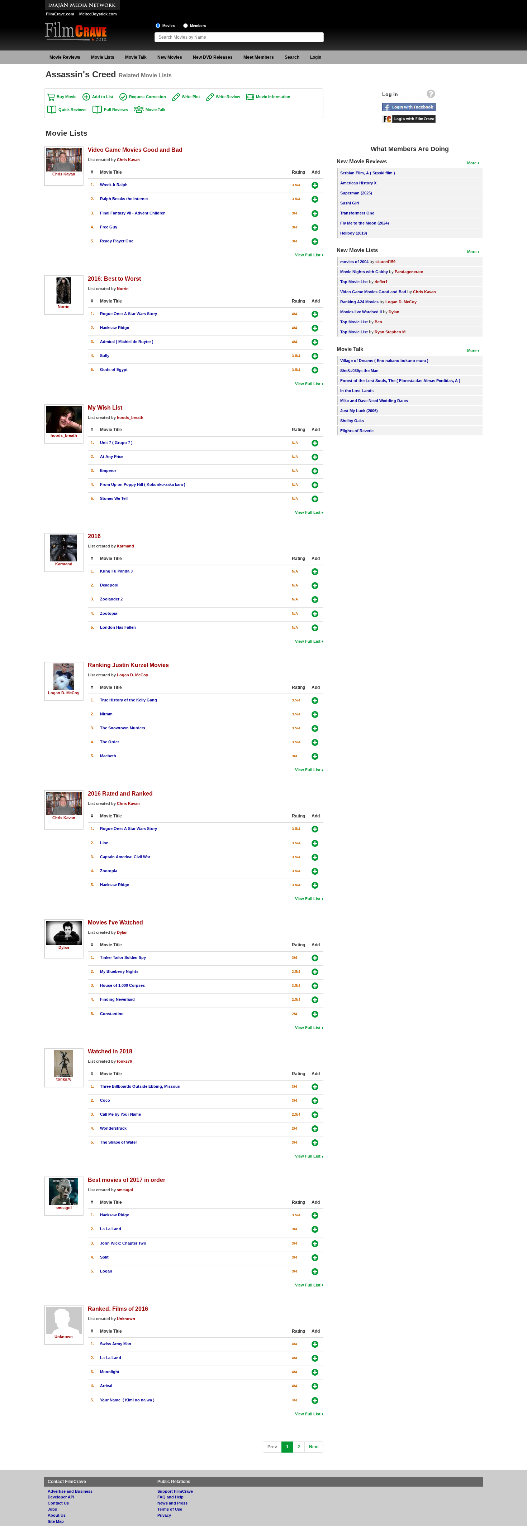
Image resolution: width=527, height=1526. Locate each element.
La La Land (110, 1229)
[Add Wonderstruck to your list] (315, 1128)
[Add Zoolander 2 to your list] (315, 599)
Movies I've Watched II (361, 312)
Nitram (106, 714)
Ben (378, 322)
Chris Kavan (63, 174)
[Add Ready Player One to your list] (315, 241)
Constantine (111, 1013)
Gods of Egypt (114, 369)
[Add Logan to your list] (315, 1271)
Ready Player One (116, 241)
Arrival (106, 1385)
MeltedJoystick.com (98, 14)
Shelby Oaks (352, 421)
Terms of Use (169, 1509)
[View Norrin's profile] (63, 279)
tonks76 (63, 1079)
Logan (106, 1271)
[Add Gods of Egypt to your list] (315, 370)
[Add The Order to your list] (315, 742)
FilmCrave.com (60, 14)
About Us (57, 1515)
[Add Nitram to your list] (315, 714)
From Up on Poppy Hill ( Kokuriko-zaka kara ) (142, 484)
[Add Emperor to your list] (315, 471)
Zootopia (108, 613)
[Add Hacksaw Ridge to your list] (315, 328)
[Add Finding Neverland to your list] (315, 999)
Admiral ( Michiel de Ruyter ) (126, 341)
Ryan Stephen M (390, 332)
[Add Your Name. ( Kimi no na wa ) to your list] (315, 1400)
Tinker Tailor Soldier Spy (123, 957)
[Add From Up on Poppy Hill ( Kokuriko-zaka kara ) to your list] (315, 485)
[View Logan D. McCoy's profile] (63, 665)
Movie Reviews (64, 57)
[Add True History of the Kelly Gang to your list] (315, 700)
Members (198, 26)
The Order (109, 742)
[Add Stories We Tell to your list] (315, 499)
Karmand (63, 564)
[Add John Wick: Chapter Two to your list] (315, 1243)
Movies (168, 26)
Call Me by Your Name (120, 1114)
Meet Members (258, 57)
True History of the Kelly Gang (128, 700)
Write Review (228, 97)
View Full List (308, 255)
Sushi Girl (349, 203)
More (471, 163)
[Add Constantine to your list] (315, 1014)
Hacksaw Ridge (114, 327)
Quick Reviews (72, 109)
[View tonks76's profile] (63, 1052)
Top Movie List (354, 282)
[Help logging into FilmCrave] (431, 95)
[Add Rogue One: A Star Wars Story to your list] (315, 314)
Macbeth (108, 756)
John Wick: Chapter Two (123, 1243)
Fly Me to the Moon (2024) (364, 223)
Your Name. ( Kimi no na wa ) (127, 1400)
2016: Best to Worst (114, 278)
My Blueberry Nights (119, 971)
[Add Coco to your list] (315, 1100)
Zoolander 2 (111, 599)
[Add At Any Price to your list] (315, 457)
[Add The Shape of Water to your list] (315, 1142)
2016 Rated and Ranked (120, 793)
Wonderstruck (113, 1128)
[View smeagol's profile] (63, 1180)
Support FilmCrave (175, 1491)
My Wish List (105, 407)
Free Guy (108, 227)
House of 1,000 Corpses (122, 985)
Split (104, 1257)
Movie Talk (136, 57)
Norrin (64, 306)
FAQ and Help (170, 1497)
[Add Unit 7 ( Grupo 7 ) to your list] (315, 443)
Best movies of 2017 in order (126, 1180)
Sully (104, 355)
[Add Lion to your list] (315, 843)
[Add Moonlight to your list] (315, 1372)
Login (315, 57)
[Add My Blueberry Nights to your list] (315, 972)
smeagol (64, 1208)
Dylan (63, 947)
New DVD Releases (213, 57)
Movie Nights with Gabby (364, 272)
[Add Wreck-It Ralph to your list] (315, 185)
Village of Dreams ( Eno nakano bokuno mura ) (384, 360)
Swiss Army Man (115, 1344)
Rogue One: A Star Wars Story (128, 314)
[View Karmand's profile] (63, 537)
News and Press (172, 1503)
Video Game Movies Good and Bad (135, 149)
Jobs (52, 1509)
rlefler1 (381, 282)
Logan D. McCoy (63, 693)
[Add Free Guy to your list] (315, 227)
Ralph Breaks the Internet (124, 199)
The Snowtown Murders (122, 728)
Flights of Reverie (357, 431)
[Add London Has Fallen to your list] (315, 627)
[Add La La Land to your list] (315, 1229)
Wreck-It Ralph (114, 185)
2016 (94, 536)
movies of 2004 (354, 262)
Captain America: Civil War (125, 857)
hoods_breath (64, 435)
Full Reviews (116, 109)
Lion (104, 843)
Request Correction (147, 97)
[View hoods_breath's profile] (64, 408)
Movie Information (273, 97)
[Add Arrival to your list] (315, 1386)
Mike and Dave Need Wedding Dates (374, 401)
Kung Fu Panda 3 (116, 571)
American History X (358, 183)
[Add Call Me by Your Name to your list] (315, 1114)
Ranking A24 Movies (359, 302)
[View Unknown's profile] (64, 1309)
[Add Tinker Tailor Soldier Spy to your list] (315, 958)
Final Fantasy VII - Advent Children (133, 213)
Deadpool (109, 585)
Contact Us (58, 1503)
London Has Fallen (118, 627)
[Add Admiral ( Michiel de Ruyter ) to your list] (315, 342)
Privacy (164, 1515)
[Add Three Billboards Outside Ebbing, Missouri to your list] (315, 1086)
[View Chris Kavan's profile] (64, 150)
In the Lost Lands (357, 390)
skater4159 (385, 262)
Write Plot (191, 97)
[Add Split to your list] (315, 1257)
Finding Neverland (117, 999)
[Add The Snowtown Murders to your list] (315, 728)
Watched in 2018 (110, 1051)
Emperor (108, 470)
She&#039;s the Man (359, 370)
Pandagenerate (409, 272)
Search (292, 57)
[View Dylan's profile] (64, 923)
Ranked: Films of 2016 (118, 1308)
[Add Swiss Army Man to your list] (315, 1344)
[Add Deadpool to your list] (315, 585)
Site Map (56, 1521)
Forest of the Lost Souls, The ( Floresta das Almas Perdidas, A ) (400, 380)
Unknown (63, 1336)
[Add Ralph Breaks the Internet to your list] (315, 199)
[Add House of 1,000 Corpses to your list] (315, 985)
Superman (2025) (356, 193)
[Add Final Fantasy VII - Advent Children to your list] (315, 213)
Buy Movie (66, 97)
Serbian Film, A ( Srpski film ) (367, 173)
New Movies (169, 57)
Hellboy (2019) (353, 233)
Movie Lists (102, 57)
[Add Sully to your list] (315, 356)
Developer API (61, 1497)
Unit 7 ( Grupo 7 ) (116, 442)
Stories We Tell (114, 498)
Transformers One (357, 213)
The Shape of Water (118, 1142)
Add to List (102, 97)
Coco (105, 1100)
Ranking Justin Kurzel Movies (128, 665)
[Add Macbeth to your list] (315, 756)
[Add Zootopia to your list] (315, 613)
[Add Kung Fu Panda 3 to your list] (315, 571)
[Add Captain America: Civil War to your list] (315, 857)
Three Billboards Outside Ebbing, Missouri (140, 1086)
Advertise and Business (70, 1491)
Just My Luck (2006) (359, 411)
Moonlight (109, 1372)
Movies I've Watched (115, 922)
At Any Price (111, 456)
